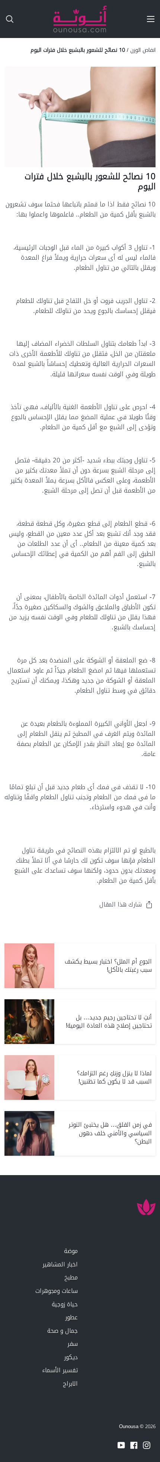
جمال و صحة (62, 1330)
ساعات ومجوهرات (56, 1291)
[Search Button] (6, 19)
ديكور (71, 1357)
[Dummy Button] (40, 19)
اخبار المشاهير (60, 1264)
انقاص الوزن (143, 50)
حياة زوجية (65, 1304)
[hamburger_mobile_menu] (148, 19)
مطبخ (71, 1277)
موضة (71, 1251)
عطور (71, 1317)
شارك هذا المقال (120, 904)
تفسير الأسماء (60, 1370)
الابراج (70, 1383)
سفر (72, 1343)
